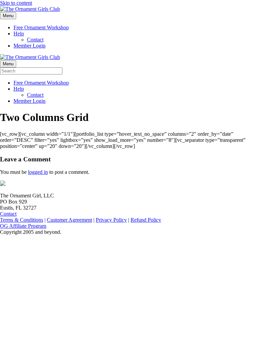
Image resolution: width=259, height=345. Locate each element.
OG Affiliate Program (23, 226)
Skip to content (16, 3)
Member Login (29, 46)
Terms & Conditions (21, 220)
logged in (38, 172)
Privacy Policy (111, 220)
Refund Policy (146, 220)
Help (18, 33)
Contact (35, 39)
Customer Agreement (69, 220)
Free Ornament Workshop (41, 27)
